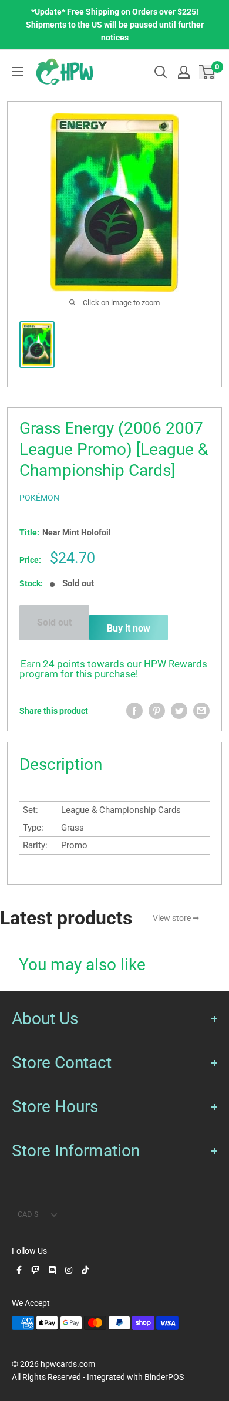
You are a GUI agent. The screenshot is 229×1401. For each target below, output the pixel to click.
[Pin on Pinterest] (157, 711)
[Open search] (160, 72)
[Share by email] (201, 711)
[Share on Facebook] (134, 711)
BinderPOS (164, 1377)
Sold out (54, 622)
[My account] (184, 72)
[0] (207, 72)
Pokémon (39, 497)
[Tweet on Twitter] (179, 711)
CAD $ (28, 1214)
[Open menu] (17, 71)
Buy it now (128, 628)
